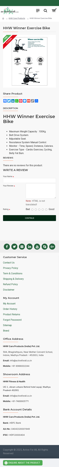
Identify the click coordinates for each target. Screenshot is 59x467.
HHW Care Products (17, 18)
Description (10, 108)
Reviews (8, 158)
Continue (29, 218)
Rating (5, 209)
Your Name (7, 176)
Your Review (8, 186)
